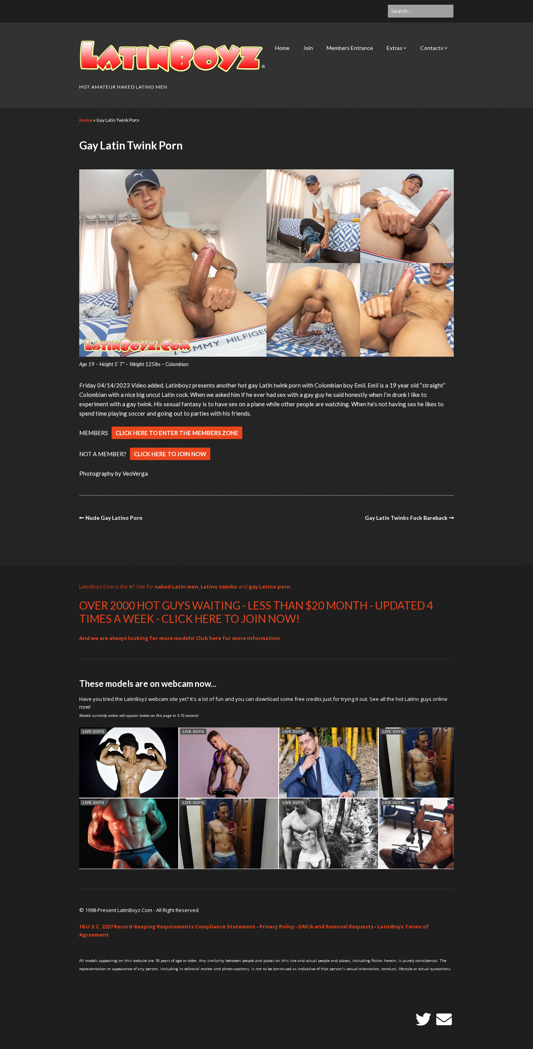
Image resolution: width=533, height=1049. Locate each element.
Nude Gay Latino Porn (113, 517)
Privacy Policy (276, 926)
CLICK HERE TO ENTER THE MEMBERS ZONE (176, 432)
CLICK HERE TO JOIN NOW (170, 453)
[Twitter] (423, 1019)
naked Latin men (176, 586)
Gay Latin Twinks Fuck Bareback (406, 517)
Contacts (431, 47)
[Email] (444, 1019)
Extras (394, 47)
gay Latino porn (269, 586)
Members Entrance (350, 47)
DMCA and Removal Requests (335, 926)
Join (308, 47)
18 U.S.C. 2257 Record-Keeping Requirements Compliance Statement (167, 926)
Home (282, 47)
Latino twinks (219, 586)
